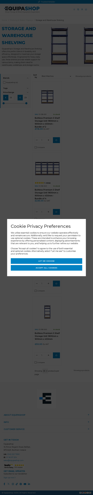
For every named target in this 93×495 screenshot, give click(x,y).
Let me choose (46, 261)
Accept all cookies (46, 268)
